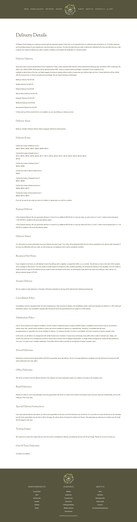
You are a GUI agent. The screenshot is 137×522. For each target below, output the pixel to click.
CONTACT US (100, 9)
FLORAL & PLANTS (36, 9)
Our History (100, 494)
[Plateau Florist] (70, 10)
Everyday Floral (37, 491)
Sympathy (36, 501)
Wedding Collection (68, 508)
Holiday (37, 508)
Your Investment (68, 511)
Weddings (68, 491)
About (100, 491)
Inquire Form (68, 494)
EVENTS (81, 9)
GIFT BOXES (50, 9)
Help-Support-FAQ (100, 498)
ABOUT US (89, 9)
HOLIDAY (59, 9)
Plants (36, 494)
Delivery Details (100, 501)
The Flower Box (37, 498)
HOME (26, 9)
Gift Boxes (36, 504)
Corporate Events (68, 498)
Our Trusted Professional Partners (100, 508)
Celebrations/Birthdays (68, 504)
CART (111, 9)
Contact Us (100, 504)
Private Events (68, 501)
